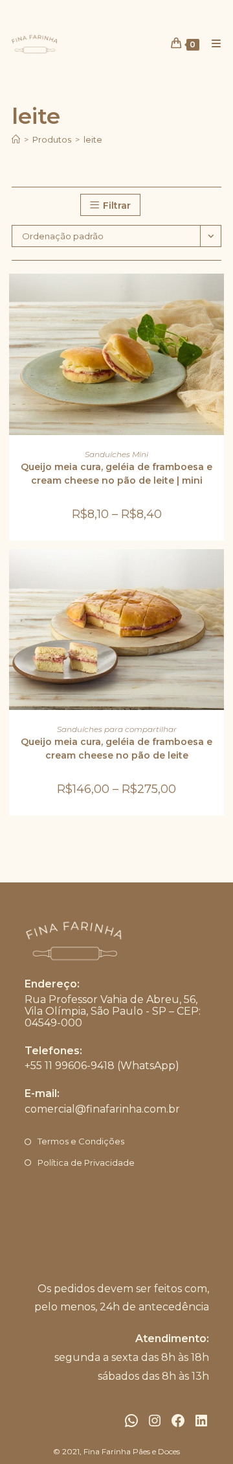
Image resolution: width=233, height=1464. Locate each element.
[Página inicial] (16, 139)
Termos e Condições (81, 1141)
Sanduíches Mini (116, 454)
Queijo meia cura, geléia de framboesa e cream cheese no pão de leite (116, 748)
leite (92, 139)
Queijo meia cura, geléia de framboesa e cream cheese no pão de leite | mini (116, 473)
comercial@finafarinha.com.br (102, 1109)
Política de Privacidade (86, 1162)
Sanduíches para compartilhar (117, 729)
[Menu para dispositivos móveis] (211, 44)
